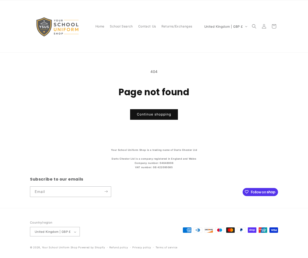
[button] (254, 26)
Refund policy (118, 247)
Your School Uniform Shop (60, 247)
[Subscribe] (106, 191)
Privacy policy (141, 247)
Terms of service (166, 247)
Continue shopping (154, 114)
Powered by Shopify (91, 247)
